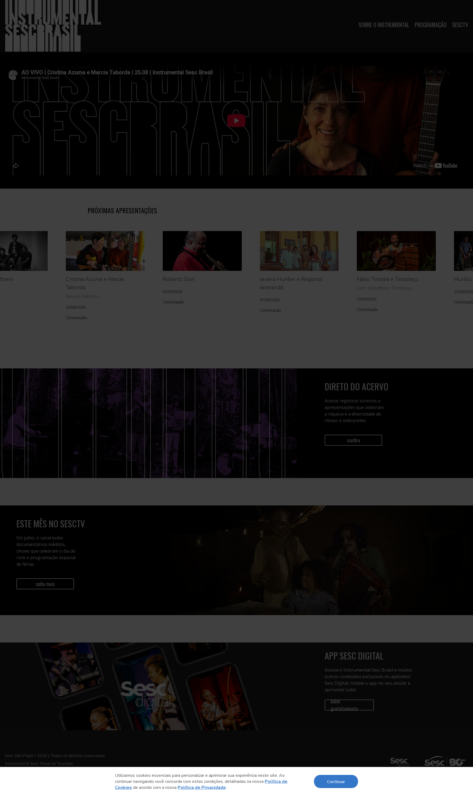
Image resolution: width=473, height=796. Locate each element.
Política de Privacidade (202, 787)
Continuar (336, 781)
